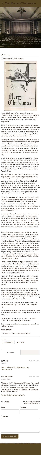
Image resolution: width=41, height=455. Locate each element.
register (35, 401)
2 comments (8, 342)
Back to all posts (7, 55)
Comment (4, 416)
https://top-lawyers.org (21, 367)
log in (29, 401)
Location (23, 407)
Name (3, 407)
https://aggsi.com (6, 369)
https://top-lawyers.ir (7, 367)
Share (21, 342)
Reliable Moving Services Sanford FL (13, 395)
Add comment (9, 436)
